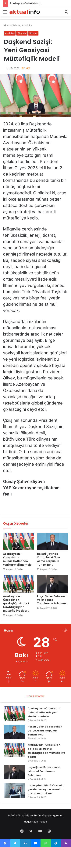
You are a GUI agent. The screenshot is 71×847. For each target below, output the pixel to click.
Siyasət (33, 33)
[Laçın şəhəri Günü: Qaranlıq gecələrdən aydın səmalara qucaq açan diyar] (14, 790)
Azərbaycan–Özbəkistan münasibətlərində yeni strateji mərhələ (17, 559)
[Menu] (5, 13)
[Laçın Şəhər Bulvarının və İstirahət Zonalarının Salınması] (52, 584)
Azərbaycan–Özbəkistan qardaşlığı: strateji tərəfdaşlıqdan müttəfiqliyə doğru (16, 603)
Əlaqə (43, 821)
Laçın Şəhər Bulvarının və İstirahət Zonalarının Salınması (52, 599)
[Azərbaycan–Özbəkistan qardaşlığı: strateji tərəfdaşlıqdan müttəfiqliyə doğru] (18, 584)
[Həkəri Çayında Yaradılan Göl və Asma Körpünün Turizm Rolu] (52, 541)
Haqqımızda (31, 821)
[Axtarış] (66, 13)
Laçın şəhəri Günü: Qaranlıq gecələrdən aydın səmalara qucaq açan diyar (46, 789)
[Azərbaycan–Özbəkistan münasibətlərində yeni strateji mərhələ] (18, 541)
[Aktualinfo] (24, 11)
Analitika (27, 25)
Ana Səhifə (13, 25)
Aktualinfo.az (25, 815)
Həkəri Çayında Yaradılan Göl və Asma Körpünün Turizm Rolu (48, 559)
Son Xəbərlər (35, 696)
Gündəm (21, 33)
